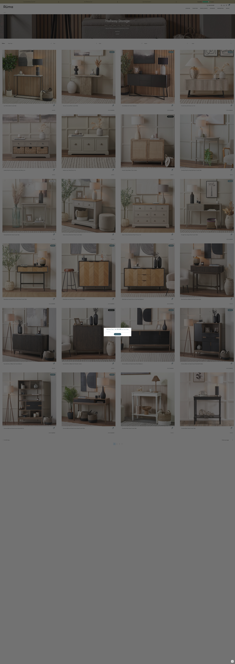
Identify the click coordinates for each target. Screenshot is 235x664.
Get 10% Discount (118, 334)
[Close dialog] (130, 328)
